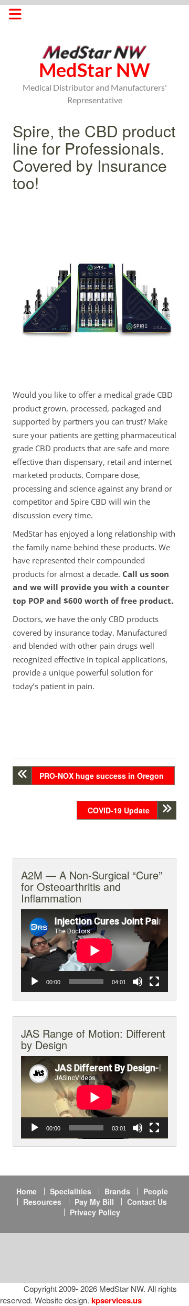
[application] (94, 950)
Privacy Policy (95, 1212)
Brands (117, 1191)
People (155, 1191)
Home (26, 1191)
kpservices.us (116, 1300)
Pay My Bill (94, 1201)
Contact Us (147, 1201)
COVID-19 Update (119, 810)
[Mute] (137, 981)
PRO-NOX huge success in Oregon (101, 775)
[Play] (34, 981)
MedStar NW (94, 69)
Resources (42, 1201)
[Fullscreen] (154, 981)
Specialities (70, 1191)
